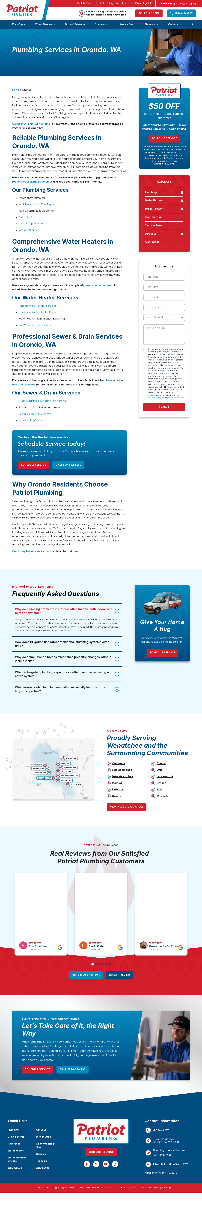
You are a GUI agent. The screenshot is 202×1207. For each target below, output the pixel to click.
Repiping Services (29, 230)
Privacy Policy (154, 398)
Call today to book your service (32, 551)
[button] (191, 24)
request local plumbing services (32, 182)
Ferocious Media (110, 1188)
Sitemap (166, 1188)
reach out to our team (99, 285)
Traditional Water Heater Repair (37, 312)
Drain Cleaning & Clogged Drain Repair (42, 401)
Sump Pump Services (31, 224)
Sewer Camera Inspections (34, 414)
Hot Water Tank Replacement (36, 325)
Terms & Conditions (175, 398)
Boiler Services (27, 217)
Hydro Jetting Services (32, 420)
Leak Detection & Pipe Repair (36, 204)
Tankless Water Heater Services (37, 306)
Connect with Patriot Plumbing (31, 124)
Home (16, 90)
